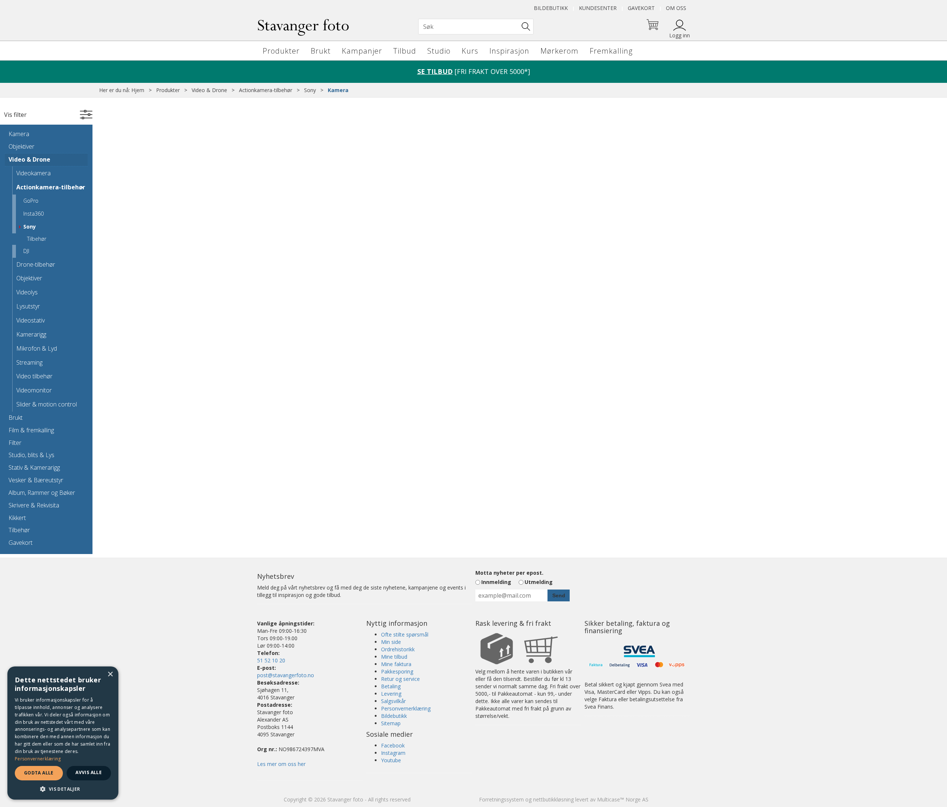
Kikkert (17, 518)
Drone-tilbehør (35, 264)
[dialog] (62, 733)
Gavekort (641, 7)
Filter (15, 443)
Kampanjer (362, 51)
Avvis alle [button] (88, 772)
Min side (391, 641)
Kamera (338, 90)
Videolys (27, 292)
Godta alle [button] (39, 773)
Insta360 (33, 213)
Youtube (391, 760)
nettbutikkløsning (553, 799)
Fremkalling (611, 51)
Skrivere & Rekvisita (34, 505)
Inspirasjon (509, 51)
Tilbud (404, 51)
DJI (26, 250)
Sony (310, 90)
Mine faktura (396, 664)
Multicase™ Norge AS (622, 799)
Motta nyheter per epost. (509, 572)
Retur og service (400, 678)
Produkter (281, 51)
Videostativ (30, 320)
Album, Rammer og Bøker (42, 493)
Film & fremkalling (31, 430)
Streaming (29, 362)
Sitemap (391, 723)
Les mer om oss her (281, 763)
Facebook (393, 745)
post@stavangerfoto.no (285, 675)
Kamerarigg (31, 334)
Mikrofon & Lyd (36, 348)
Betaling (391, 686)
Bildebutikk (551, 7)
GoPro (30, 200)
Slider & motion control (46, 404)
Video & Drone (209, 90)
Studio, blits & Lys (31, 455)
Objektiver (21, 146)
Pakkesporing (397, 671)
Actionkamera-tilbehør (265, 90)
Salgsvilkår (393, 701)
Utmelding (539, 581)
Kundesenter (598, 7)
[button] (63, 788)
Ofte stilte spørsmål (404, 634)
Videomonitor (34, 390)
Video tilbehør (34, 376)
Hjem (137, 90)
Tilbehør (36, 238)
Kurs (470, 51)
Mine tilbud (394, 656)
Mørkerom (559, 51)
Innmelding (496, 581)
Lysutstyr (28, 306)
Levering (391, 693)
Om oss (676, 7)
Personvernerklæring (406, 708)
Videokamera (33, 173)
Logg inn (679, 35)
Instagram (393, 752)
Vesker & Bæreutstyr (36, 480)
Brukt (321, 51)
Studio (439, 51)
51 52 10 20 (271, 660)
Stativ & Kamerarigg (34, 467)
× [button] (110, 674)
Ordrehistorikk (398, 649)
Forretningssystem (501, 799)
